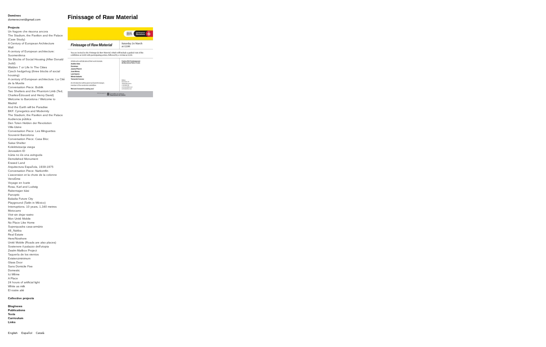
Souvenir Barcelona (21, 135)
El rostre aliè (16, 290)
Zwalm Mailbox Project (22, 250)
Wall (10, 47)
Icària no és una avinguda (25, 154)
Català (40, 332)
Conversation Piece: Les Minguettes (31, 131)
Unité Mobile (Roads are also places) (32, 242)
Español (26, 332)
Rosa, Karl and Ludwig (23, 186)
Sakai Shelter (17, 142)
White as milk (16, 286)
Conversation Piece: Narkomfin (28, 170)
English (13, 332)
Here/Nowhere (17, 238)
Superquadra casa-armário (25, 226)
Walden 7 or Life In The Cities (27, 67)
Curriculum (15, 318)
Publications (16, 310)
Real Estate (15, 234)
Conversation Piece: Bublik (25, 87)
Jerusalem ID (16, 150)
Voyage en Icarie (19, 182)
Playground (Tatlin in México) (27, 202)
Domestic (14, 270)
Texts (11, 314)
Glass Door (15, 262)
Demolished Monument (23, 158)
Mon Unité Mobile (19, 218)
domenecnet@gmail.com (24, 19)
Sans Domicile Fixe (20, 266)
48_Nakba (15, 230)
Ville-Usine (15, 127)
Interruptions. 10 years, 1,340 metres (32, 206)
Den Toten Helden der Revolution (30, 123)
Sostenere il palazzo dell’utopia (28, 246)
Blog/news (15, 306)
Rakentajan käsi (18, 190)
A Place (13, 278)
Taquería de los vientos (23, 254)
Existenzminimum (19, 258)
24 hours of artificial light (24, 282)
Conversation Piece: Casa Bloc (28, 139)
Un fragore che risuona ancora (28, 31)
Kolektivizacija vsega (21, 146)
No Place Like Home (21, 222)
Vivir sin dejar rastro (21, 214)
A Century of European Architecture (31, 43)
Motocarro (14, 210)
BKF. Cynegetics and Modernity (28, 111)
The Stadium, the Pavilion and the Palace (35, 115)
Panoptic (14, 194)
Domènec (14, 15)
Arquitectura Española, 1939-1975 (30, 166)
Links (12, 322)
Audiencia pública (19, 119)
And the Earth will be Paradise (28, 107)
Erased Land (16, 162)
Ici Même (14, 274)
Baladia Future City (20, 198)
